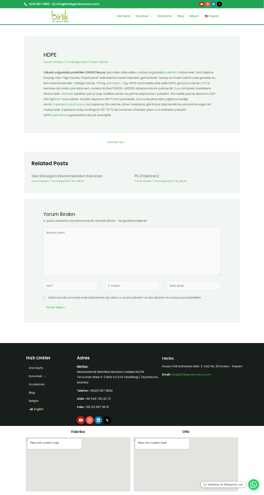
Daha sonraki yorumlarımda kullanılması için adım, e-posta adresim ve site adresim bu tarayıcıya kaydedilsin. (124, 297)
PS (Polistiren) (146, 176)
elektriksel (59, 115)
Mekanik (67, 94)
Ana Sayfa (123, 16)
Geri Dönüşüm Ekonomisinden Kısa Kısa (66, 176)
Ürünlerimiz (164, 16)
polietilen (170, 72)
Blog (181, 16)
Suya (177, 88)
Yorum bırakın (53, 62)
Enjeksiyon (60, 104)
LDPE (203, 83)
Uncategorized (76, 62)
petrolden (113, 83)
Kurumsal (142, 16)
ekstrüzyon (77, 104)
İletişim (194, 16)
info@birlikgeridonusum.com (191, 374)
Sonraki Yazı (117, 142)
